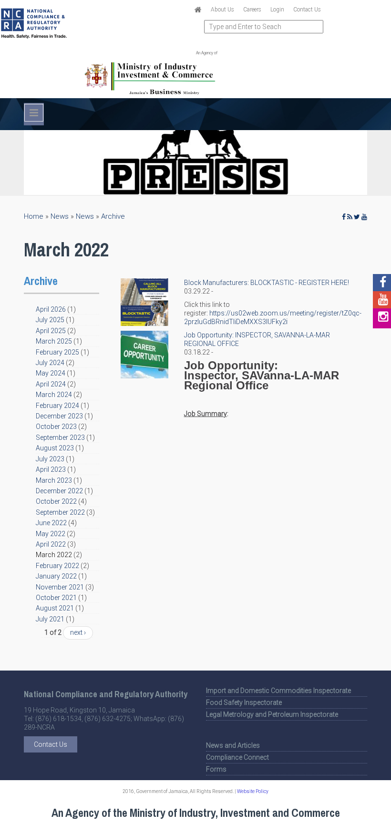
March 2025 (54, 341)
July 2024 (50, 362)
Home (33, 216)
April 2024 (51, 384)
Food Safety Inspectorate (244, 702)
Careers (252, 9)
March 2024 (54, 394)
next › (78, 632)
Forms (216, 769)
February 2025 (57, 352)
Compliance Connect (237, 757)
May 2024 (50, 373)
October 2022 (56, 501)
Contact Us (307, 9)
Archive (113, 216)
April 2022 (51, 544)
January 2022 (56, 576)
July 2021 (50, 619)
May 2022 (50, 534)
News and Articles (233, 745)
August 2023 (55, 448)
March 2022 (54, 555)
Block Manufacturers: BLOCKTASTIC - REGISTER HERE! (266, 282)
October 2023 (56, 426)
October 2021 (56, 597)
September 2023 (60, 437)
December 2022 (59, 491)
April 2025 (51, 331)
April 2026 (51, 309)
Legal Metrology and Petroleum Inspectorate (272, 714)
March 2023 (54, 480)
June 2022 (51, 523)
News (60, 216)
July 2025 (50, 320)
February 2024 (57, 405)
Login (277, 9)
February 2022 (57, 566)
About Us (222, 9)
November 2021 (60, 587)
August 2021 (55, 608)
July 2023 (50, 459)
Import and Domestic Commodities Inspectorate (278, 690)
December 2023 (59, 416)
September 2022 (60, 512)
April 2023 (51, 469)
